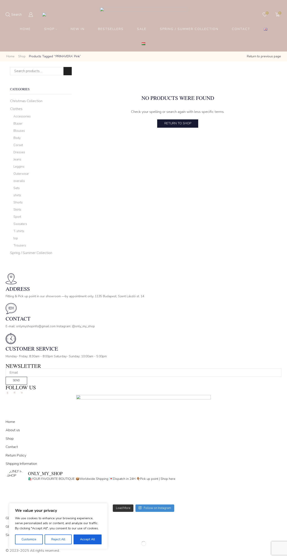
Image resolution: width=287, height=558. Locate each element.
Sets (16, 188)
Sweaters (20, 224)
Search (67, 71)
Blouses (19, 131)
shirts (17, 195)
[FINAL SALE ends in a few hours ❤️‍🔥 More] (212, 493)
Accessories (22, 116)
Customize (29, 539)
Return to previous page (264, 56)
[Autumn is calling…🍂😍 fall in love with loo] (75, 493)
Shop (49, 29)
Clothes (16, 108)
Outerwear (21, 174)
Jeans (17, 159)
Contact (241, 29)
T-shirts (18, 231)
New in (78, 29)
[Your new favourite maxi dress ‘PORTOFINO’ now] (75, 499)
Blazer (17, 123)
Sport (17, 217)
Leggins (18, 166)
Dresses (19, 152)
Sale (141, 29)
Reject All (58, 539)
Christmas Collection (26, 101)
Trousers (19, 245)
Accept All (87, 539)
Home (25, 29)
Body (17, 138)
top (15, 238)
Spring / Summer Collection (189, 29)
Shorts (18, 202)
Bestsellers (111, 29)
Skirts (17, 209)
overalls (19, 181)
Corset (18, 145)
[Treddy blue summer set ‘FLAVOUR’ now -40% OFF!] (212, 499)
